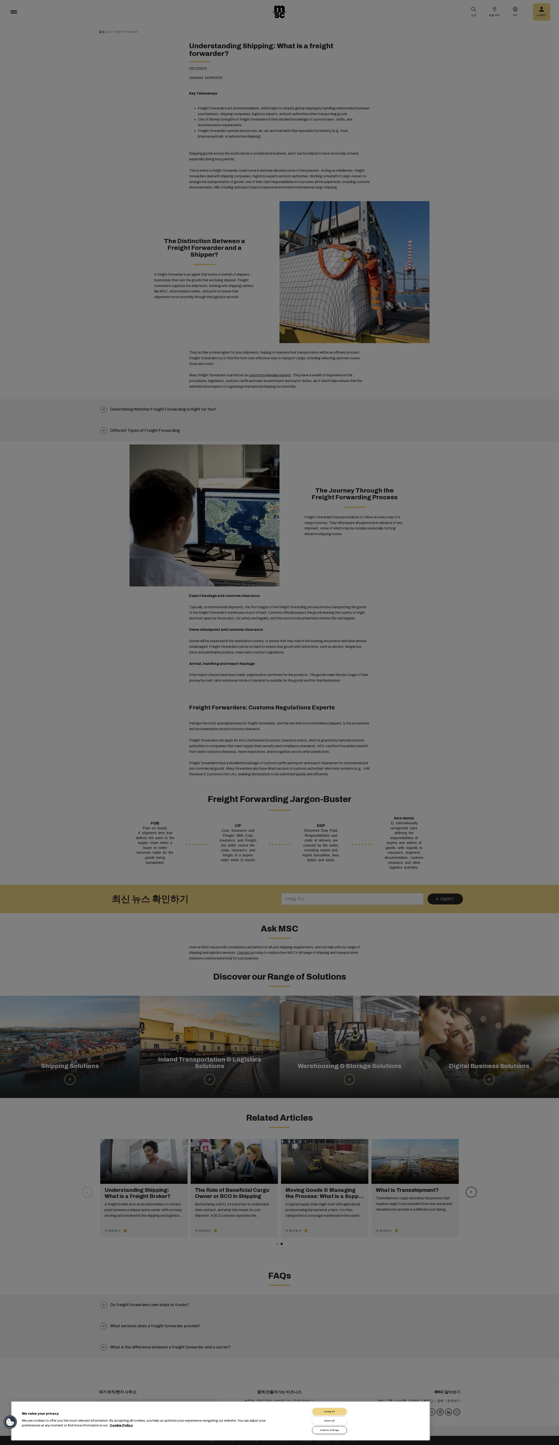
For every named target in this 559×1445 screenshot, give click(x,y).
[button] (10, 1422)
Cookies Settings (329, 1430)
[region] (220, 1421)
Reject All (329, 1421)
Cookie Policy (121, 1425)
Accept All (329, 1411)
